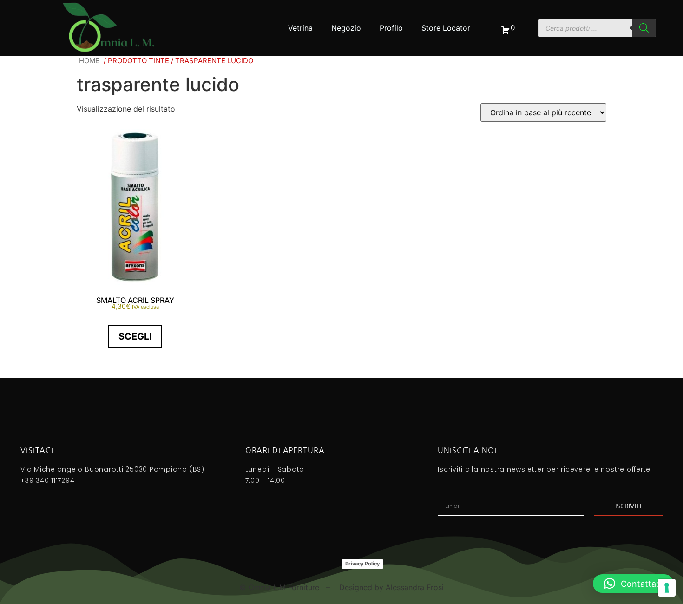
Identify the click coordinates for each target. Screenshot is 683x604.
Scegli (135, 336)
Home (89, 60)
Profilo (391, 28)
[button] (633, 583)
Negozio (346, 28)
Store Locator (445, 28)
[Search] (644, 28)
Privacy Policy (362, 563)
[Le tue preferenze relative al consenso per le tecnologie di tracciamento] (667, 588)
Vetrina (300, 28)
